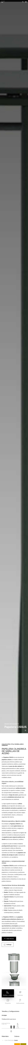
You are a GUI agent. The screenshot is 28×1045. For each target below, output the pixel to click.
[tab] (8, 993)
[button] (26, 2)
